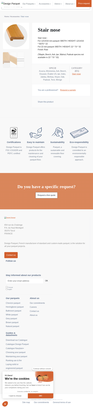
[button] (5, 404)
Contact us (11, 255)
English (10, 289)
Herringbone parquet (15, 307)
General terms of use (62, 402)
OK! (40, 396)
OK (46, 281)
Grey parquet (11, 319)
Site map (26, 402)
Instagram (9, 267)
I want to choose (15, 396)
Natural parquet (12, 326)
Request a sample (68, 90)
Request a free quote (46, 195)
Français (10, 287)
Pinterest (19, 267)
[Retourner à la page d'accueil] (10, 3)
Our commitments (37, 303)
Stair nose (76, 74)
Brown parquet (12, 322)
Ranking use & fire (14, 360)
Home (6, 16)
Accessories (14, 16)
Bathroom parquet (13, 311)
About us (33, 315)
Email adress (69, 101)
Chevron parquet (13, 303)
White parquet (12, 315)
